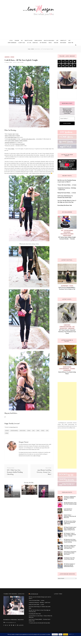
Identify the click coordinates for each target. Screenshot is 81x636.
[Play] (59, 169)
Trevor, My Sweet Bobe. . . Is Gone (67, 185)
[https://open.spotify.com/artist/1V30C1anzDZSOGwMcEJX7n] (63, 65)
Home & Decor (38, 40)
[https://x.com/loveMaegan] (67, 65)
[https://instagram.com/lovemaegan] (63, 61)
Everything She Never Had (65, 205)
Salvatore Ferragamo (20, 144)
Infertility (63, 40)
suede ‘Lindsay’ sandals (13, 140)
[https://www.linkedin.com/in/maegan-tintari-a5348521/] (71, 65)
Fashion (17, 40)
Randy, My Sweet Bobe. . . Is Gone (67, 193)
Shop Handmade (12, 42)
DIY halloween (68, 246)
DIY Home (70, 366)
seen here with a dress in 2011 (28, 139)
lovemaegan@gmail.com (10, 622)
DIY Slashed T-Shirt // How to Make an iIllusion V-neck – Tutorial (70, 535)
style (47, 430)
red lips (42, 430)
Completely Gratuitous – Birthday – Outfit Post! (39, 602)
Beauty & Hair (28, 40)
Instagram (63, 42)
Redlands (71, 368)
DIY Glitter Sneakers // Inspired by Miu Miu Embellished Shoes (69, 565)
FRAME (18, 135)
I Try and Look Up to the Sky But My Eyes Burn (39, 623)
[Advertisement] (40, 26)
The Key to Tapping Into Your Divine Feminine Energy (70, 498)
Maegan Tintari (9, 62)
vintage (6, 433)
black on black (22, 430)
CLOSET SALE (21, 42)
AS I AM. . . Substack (32, 42)
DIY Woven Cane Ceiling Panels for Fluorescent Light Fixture (70, 522)
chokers (28, 430)
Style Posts (13, 427)
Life (57, 40)
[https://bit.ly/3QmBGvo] (74, 65)
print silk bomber (12, 139)
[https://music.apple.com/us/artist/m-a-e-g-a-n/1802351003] (59, 65)
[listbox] (67, 235)
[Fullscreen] (75, 169)
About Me (70, 42)
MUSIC (50, 42)
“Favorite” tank (11, 134)
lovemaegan (34, 594)
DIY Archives (43, 42)
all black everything (14, 430)
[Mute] (73, 169)
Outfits (7, 56)
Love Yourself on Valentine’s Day (68, 509)
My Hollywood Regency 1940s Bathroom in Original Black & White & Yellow (67, 372)
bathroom (64, 366)
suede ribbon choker (12, 137)
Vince (17, 134)
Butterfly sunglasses (9, 142)
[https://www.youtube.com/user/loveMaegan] (74, 61)
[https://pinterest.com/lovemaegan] (71, 61)
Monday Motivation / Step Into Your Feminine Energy (70, 503)
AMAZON (56, 42)
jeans (33, 430)
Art (69, 40)
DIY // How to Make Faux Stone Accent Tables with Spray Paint (70, 547)
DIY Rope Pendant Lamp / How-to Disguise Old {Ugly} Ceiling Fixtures (70, 528)
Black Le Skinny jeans (10, 135)
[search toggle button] (75, 45)
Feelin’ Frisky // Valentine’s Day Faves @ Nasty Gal (70, 516)
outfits (38, 430)
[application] (67, 164)
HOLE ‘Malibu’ (11, 148)
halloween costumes (67, 248)
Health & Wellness (49, 40)
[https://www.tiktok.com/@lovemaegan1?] (67, 61)
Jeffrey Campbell (23, 140)
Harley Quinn (63, 249)
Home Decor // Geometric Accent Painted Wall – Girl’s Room (70, 553)
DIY (22, 40)
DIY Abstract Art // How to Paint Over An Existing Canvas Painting (70, 541)
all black (6, 430)
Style (11, 40)
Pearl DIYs (72, 324)
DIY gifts (65, 324)
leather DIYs (71, 249)
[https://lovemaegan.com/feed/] (59, 61)
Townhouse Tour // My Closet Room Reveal (69, 558)
